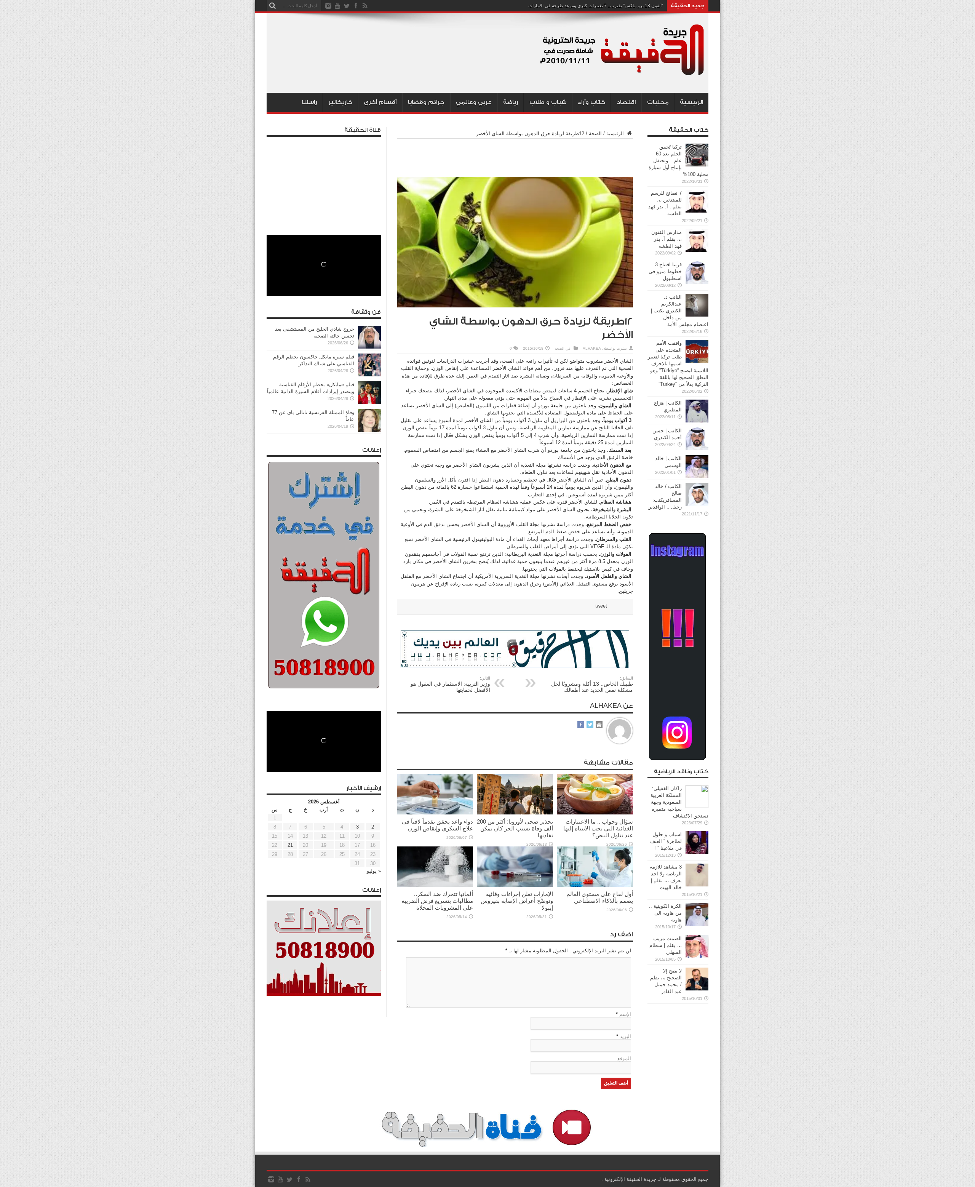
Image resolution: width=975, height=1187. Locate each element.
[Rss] (365, 5)
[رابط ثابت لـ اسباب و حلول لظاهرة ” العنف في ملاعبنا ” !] (697, 852)
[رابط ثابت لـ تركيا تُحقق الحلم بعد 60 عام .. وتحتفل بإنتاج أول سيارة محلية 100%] (697, 165)
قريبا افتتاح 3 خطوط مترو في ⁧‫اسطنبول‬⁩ (665, 271)
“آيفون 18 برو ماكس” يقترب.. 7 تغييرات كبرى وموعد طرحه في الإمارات (595, 5)
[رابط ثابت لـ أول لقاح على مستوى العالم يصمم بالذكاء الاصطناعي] (595, 885)
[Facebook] (356, 5)
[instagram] (328, 5)
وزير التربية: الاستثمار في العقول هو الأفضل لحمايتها (450, 684)
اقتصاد (626, 102)
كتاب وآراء (591, 102)
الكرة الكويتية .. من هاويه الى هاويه (665, 913)
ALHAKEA (592, 348)
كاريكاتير (340, 102)
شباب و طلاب (547, 102)
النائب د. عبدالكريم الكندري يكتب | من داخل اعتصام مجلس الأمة (679, 310)
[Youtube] (337, 5)
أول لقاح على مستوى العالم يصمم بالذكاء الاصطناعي (599, 897)
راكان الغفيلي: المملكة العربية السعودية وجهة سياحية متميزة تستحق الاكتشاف (679, 802)
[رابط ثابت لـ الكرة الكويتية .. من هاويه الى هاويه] (697, 924)
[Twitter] (346, 5)
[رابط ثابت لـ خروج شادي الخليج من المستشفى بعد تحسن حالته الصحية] (369, 347)
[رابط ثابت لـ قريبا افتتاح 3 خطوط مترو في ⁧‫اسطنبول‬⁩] (697, 282)
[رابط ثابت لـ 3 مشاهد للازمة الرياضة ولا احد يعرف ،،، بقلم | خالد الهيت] (697, 885)
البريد (625, 1036)
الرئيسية (691, 102)
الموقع (624, 1058)
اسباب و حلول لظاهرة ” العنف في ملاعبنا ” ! (666, 841)
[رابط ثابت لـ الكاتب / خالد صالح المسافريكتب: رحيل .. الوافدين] (697, 504)
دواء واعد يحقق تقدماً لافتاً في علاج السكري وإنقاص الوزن (437, 825)
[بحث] (272, 5)
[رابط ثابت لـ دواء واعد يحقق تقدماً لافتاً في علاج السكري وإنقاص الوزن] (435, 813)
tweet (601, 606)
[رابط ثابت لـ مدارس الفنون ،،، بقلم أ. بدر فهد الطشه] (697, 250)
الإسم (625, 1014)
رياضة (510, 102)
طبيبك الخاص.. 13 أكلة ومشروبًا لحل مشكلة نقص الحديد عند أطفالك (592, 684)
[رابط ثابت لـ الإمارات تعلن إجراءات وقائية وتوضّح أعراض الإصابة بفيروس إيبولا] (515, 885)
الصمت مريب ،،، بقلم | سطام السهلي (665, 945)
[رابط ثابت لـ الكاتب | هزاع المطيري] (697, 421)
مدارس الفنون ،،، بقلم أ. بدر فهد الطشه (666, 239)
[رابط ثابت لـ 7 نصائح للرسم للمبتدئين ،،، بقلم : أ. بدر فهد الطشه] (697, 211)
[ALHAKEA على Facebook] (580, 725)
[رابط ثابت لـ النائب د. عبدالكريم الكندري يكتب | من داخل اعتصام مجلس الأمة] (697, 315)
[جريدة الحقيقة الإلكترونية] (622, 74)
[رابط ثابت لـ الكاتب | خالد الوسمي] (697, 476)
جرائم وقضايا (426, 102)
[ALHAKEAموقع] (599, 725)
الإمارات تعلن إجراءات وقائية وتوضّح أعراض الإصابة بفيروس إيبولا (517, 901)
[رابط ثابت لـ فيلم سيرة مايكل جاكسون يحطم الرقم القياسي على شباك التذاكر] (369, 375)
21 (290, 845)
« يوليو (374, 871)
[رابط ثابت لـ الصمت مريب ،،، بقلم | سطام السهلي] (697, 956)
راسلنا (309, 102)
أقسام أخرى (380, 102)
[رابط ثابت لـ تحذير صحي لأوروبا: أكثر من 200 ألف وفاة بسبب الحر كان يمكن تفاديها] (515, 813)
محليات (658, 102)
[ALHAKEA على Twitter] (590, 725)
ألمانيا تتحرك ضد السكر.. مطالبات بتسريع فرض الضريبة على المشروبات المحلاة (437, 901)
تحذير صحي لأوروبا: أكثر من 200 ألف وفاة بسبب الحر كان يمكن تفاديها (515, 828)
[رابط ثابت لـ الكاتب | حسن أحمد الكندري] (697, 448)
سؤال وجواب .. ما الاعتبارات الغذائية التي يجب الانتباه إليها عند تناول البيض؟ (598, 828)
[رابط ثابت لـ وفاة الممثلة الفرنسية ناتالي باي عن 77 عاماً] (369, 430)
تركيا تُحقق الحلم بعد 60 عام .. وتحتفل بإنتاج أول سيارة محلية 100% (678, 160)
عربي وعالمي (474, 102)
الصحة (595, 133)
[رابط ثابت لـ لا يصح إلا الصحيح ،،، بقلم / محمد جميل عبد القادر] (697, 989)
